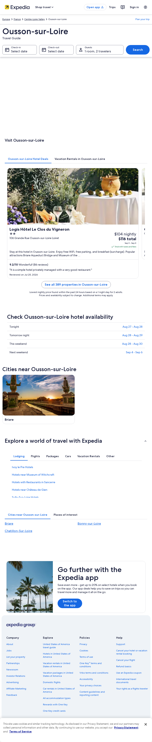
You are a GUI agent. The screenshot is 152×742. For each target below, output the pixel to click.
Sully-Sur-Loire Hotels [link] (25, 497)
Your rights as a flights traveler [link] (132, 688)
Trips (112, 7)
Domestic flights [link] (51, 682)
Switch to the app (70, 603)
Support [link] (120, 644)
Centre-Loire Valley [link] (34, 19)
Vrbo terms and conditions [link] (94, 672)
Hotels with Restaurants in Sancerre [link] (33, 482)
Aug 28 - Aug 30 (132, 344)
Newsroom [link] (12, 669)
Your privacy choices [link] (90, 685)
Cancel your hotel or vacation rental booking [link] (131, 652)
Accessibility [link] (86, 679)
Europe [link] (6, 19)
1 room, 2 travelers (98, 51)
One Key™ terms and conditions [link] (91, 665)
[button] (76, 440)
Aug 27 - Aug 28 (132, 326)
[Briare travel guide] (38, 399)
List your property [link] (15, 656)
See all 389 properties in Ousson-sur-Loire (76, 284)
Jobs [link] (8, 650)
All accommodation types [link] (56, 698)
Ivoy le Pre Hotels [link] (22, 467)
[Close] (145, 724)
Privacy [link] (83, 644)
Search (138, 50)
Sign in (134, 7)
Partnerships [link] (13, 663)
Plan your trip (142, 19)
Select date (19, 51)
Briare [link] (9, 523)
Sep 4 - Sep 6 (134, 352)
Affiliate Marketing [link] (16, 688)
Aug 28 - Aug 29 (132, 335)
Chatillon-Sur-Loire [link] (18, 531)
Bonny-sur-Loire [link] (89, 523)
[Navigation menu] (145, 7)
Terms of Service (20, 731)
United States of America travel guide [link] (56, 646)
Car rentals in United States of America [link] (59, 690)
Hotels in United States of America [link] (56, 655)
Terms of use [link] (86, 656)
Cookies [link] (84, 650)
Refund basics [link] (123, 666)
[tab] (28, 159)
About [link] (9, 644)
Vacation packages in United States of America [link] (58, 674)
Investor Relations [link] (15, 676)
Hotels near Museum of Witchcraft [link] (33, 474)
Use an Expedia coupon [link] (129, 672)
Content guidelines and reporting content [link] (92, 693)
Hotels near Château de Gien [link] (29, 489)
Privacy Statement (126, 727)
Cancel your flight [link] (125, 660)
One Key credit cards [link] (54, 710)
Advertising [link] (12, 682)
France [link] (17, 19)
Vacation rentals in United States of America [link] (56, 665)
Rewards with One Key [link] (55, 704)
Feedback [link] (11, 695)
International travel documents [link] (126, 681)
